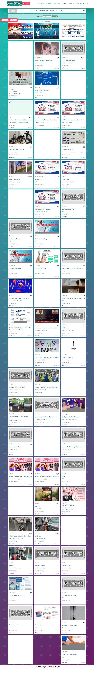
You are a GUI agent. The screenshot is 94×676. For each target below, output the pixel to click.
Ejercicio (18, 538)
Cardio (36, 538)
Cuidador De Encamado (17, 387)
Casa (41, 122)
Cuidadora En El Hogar (42, 209)
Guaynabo (38, 57)
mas (45, 63)
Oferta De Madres (68, 505)
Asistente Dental (14, 447)
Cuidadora (38, 179)
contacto (71, 3)
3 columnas (5, 20)
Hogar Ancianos (14, 179)
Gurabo (37, 562)
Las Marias (12, 87)
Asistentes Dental (68, 209)
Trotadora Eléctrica (68, 60)
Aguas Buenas (39, 176)
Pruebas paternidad (13, 122)
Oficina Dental (40, 565)
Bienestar (37, 63)
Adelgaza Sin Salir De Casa (71, 417)
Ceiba (37, 503)
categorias (80, 3)
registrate (49, 3)
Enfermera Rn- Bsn (68, 149)
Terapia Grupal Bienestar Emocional (47, 387)
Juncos (37, 622)
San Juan (64, 117)
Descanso (15, 93)
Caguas (37, 206)
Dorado (11, 533)
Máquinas (11, 568)
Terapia (37, 360)
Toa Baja (37, 265)
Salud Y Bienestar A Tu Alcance (72, 268)
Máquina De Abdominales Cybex (20, 536)
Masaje (10, 418)
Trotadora (64, 63)
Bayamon (64, 57)
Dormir (10, 93)
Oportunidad (68, 330)
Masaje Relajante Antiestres (18, 416)
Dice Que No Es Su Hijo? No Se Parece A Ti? (20, 120)
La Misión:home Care (42, 90)
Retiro (64, 476)
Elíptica (11, 565)
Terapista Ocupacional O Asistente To (47, 357)
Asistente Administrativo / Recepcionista (20, 327)
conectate (41, 3)
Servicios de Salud (45, 11)
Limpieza (67, 509)
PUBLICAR (26, 3)
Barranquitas (66, 414)
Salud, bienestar (73, 271)
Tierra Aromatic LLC (14, 91)
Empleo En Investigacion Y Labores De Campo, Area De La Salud (73, 447)
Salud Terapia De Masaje (43, 60)
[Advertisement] (20, 55)
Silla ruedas (11, 152)
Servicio (37, 92)
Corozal (37, 354)
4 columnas (13, 20)
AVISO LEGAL (13, 10)
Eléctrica (69, 63)
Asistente (16, 389)
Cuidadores (16, 300)
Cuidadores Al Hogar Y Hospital (46, 120)
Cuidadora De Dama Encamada (45, 417)
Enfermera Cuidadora (69, 595)
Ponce (11, 146)
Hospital (37, 122)
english (64, 3)
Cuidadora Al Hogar (41, 239)
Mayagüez (65, 146)
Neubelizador (38, 271)
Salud (41, 63)
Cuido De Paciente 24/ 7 (17, 595)
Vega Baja (65, 503)
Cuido (10, 181)
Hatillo (11, 176)
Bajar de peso (65, 419)
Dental (15, 449)
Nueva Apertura (40, 625)
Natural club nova (13, 479)
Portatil (44, 271)
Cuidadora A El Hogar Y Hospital (46, 328)
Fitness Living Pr (67, 357)
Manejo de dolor (65, 271)
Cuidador (64, 181)
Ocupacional (42, 360)
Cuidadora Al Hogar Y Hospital (19, 298)
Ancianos (14, 181)
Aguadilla (65, 622)
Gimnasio (67, 360)
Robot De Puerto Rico (67, 507)
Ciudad (39, 16)
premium (57, 3)
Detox (37, 506)
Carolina (37, 87)
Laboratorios (22, 122)
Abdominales (12, 538)
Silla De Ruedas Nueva (16, 149)
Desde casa (71, 419)
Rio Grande (12, 443)
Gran (63, 330)
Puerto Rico (60, 11)
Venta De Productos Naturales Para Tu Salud (20, 476)
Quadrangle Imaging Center (16, 329)
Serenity (11, 89)
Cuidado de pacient (66, 152)
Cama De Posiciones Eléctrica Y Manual (73, 298)
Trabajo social (68, 449)
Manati (64, 265)
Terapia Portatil (40, 268)
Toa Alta (64, 295)
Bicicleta (38, 536)
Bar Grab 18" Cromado (69, 625)
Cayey (37, 117)
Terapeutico (15, 420)
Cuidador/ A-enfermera (69, 654)
